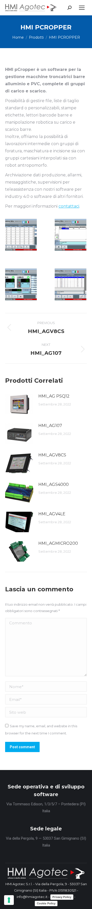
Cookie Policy (46, 903)
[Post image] (19, 404)
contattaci (69, 206)
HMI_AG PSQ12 (54, 396)
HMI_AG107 (50, 425)
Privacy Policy (61, 897)
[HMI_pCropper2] (70, 284)
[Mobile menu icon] (82, 8)
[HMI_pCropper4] (70, 235)
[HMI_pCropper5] (21, 284)
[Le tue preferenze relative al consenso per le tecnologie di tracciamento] (9, 900)
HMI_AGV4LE (51, 513)
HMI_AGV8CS (52, 455)
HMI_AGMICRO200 (58, 543)
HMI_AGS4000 (53, 484)
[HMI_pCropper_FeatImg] (21, 235)
